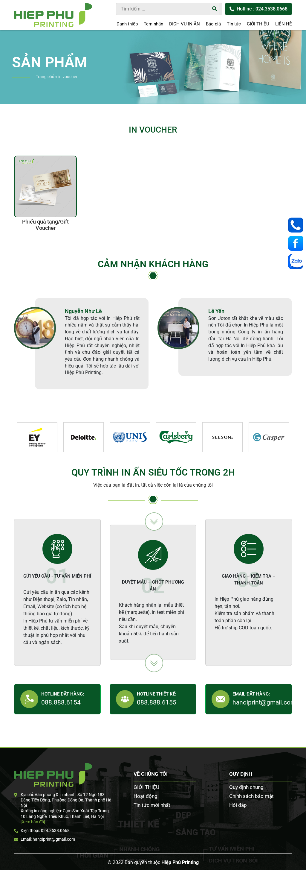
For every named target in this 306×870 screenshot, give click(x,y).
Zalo (297, 261)
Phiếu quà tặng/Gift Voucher (45, 225)
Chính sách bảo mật (251, 796)
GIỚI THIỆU (258, 24)
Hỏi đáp (238, 805)
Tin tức (234, 24)
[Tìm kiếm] (214, 9)
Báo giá (213, 24)
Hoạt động (145, 796)
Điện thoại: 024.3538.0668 (45, 830)
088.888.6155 (156, 702)
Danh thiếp (127, 24)
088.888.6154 (61, 702)
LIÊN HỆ (283, 24)
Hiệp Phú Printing (180, 862)
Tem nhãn (153, 24)
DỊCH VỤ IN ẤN (184, 24)
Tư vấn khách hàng (297, 225)
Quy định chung (246, 787)
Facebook (297, 243)
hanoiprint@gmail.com (264, 702)
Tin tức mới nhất (152, 805)
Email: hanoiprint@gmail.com (48, 839)
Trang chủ (45, 76)
